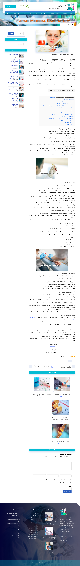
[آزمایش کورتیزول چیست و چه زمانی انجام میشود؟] (21, 61)
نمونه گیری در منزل (33, 524)
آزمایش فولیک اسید (33, 526)
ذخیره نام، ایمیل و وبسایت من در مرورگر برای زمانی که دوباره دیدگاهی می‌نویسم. (55, 479)
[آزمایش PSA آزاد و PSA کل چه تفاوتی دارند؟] (21, 72)
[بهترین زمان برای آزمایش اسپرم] (21, 67)
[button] (7, 13)
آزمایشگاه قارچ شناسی (33, 530)
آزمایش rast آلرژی (33, 523)
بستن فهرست (52, 97)
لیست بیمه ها (34, 515)
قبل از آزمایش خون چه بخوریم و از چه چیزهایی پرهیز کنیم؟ (13, 89)
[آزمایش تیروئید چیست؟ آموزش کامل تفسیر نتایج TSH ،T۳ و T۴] (21, 83)
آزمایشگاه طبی (34, 517)
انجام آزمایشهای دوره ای (32, 532)
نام (71, 473)
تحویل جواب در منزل (33, 528)
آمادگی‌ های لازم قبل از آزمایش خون (13, 55)
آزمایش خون (70, 360)
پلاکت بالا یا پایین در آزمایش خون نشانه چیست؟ (14, 100)
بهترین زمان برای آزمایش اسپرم (14, 66)
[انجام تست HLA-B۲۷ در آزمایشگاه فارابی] (21, 95)
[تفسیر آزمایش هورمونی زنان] (21, 106)
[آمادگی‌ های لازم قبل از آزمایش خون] (21, 56)
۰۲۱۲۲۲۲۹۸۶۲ (52, 346)
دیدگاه (70, 460)
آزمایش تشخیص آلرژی (33, 538)
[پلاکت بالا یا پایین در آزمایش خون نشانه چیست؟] (21, 100)
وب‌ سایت (44, 473)
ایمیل (57, 473)
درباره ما (35, 513)
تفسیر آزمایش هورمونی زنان (15, 105)
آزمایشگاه (58, 421)
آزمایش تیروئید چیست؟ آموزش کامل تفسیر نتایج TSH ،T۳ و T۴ (13, 83)
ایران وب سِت (42, 563)
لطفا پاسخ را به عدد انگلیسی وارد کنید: (65, 482)
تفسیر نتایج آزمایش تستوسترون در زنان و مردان (14, 78)
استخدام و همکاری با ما (32, 536)
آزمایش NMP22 (34, 521)
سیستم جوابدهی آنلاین (32, 534)
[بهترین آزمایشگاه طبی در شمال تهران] (70, 7)
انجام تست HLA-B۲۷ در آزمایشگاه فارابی (13, 93)
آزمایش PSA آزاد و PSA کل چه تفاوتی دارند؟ (13, 71)
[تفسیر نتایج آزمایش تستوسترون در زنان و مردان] (21, 78)
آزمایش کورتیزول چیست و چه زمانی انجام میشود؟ (14, 61)
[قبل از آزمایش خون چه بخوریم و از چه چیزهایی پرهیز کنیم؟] (21, 89)
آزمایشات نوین (34, 519)
